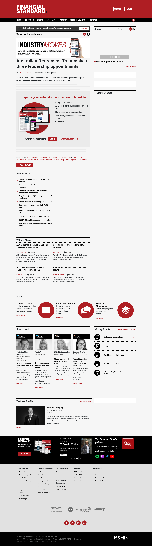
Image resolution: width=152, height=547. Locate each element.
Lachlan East (66, 157)
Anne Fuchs (77, 157)
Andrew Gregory (55, 407)
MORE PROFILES (85, 401)
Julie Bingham (71, 160)
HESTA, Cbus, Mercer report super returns (35, 220)
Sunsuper (56, 157)
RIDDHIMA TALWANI (59, 275)
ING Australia (21, 160)
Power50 (107, 346)
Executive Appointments (29, 34)
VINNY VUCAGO (21, 252)
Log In (129, 9)
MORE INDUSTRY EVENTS (126, 329)
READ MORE (20, 383)
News (19, 20)
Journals (51, 20)
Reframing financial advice (109, 61)
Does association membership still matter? (42, 365)
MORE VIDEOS (130, 66)
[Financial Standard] (32, 9)
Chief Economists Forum (114, 355)
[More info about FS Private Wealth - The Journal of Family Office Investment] (86, 446)
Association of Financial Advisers (40, 160)
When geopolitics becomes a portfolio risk (24, 365)
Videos (72, 20)
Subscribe (118, 9)
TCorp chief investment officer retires (34, 216)
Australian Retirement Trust (41, 157)
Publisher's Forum (65, 303)
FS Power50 (29, 20)
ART (27, 157)
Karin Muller (82, 160)
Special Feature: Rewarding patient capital (36, 202)
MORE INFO (20, 315)
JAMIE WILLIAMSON (25, 73)
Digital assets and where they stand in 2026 (62, 361)
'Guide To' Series (24, 303)
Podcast (63, 20)
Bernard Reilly (59, 160)
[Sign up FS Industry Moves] (53, 48)
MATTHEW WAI (57, 252)
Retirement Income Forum (114, 337)
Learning (82, 20)
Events (40, 20)
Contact (93, 20)
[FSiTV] (132, 29)
